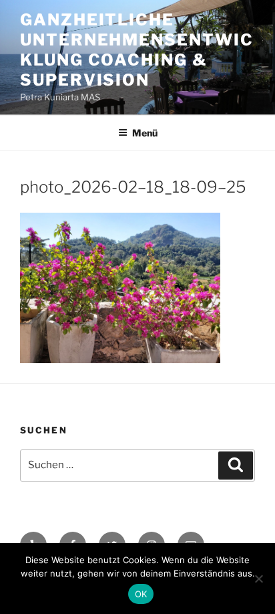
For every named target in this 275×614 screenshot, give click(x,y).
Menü (145, 132)
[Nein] (258, 578)
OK (141, 594)
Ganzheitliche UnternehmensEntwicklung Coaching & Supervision (137, 50)
